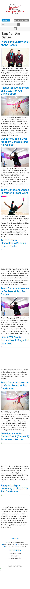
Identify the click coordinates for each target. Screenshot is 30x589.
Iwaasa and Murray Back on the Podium (15, 43)
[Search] (18, 24)
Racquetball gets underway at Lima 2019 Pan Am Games (14, 488)
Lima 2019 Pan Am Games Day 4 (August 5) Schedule (15, 340)
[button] (15, 28)
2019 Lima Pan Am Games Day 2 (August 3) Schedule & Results (15, 436)
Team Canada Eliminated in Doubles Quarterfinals (13, 243)
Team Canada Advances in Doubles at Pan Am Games (15, 291)
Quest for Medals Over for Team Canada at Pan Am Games (15, 141)
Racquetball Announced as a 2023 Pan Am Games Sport (15, 90)
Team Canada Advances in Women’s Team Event (15, 191)
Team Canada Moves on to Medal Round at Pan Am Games (15, 385)
